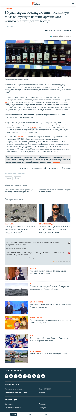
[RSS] (34, 376)
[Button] (50, 30)
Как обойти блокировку (13, 408)
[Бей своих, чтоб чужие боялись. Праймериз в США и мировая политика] (16, 341)
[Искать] (63, 414)
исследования (22, 137)
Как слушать (9, 404)
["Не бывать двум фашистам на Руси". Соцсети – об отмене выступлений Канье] (55, 213)
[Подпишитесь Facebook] (11, 376)
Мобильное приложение (13, 389)
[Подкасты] (38, 376)
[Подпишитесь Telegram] (25, 376)
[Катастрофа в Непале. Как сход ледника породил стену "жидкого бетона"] (21, 213)
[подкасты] (30, 414)
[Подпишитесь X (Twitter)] (16, 376)
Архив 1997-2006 (45, 389)
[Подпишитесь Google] (6, 376)
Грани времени (35, 351)
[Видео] (46, 414)
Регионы (8, 8)
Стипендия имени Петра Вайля (16, 393)
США (31, 335)
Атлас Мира (9, 224)
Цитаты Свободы (46, 224)
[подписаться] (43, 376)
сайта (7, 102)
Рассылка (42, 404)
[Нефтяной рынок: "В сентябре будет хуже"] (16, 356)
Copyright (42, 408)
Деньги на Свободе (36, 302)
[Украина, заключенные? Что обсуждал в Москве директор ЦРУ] (16, 273)
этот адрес (56, 162)
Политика (33, 268)
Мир (31, 284)
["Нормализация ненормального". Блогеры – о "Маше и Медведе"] (16, 322)
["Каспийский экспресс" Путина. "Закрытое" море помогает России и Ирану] (16, 289)
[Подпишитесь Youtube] (20, 376)
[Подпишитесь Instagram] (29, 376)
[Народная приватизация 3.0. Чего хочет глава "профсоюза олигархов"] (16, 307)
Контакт (42, 393)
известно (33, 127)
